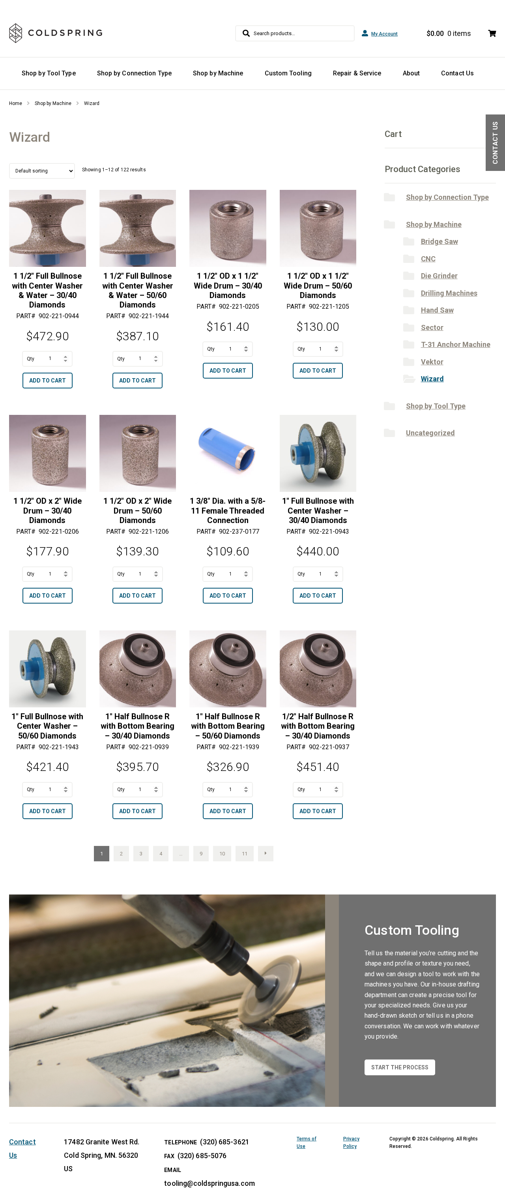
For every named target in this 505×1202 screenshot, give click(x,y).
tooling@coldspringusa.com (209, 1183)
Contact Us (457, 73)
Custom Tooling (288, 73)
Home (15, 103)
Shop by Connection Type (134, 73)
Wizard (432, 379)
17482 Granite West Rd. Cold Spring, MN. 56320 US (101, 1155)
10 (222, 854)
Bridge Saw (439, 241)
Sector (432, 327)
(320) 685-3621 (224, 1142)
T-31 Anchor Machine (455, 344)
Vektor (432, 362)
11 (244, 854)
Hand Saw (437, 310)
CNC (428, 259)
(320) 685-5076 (202, 1155)
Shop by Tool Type (49, 73)
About (411, 73)
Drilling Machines (449, 293)
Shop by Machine (218, 73)
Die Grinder (439, 276)
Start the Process (399, 1067)
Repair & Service (357, 73)
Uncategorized (430, 433)
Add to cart (47, 380)
